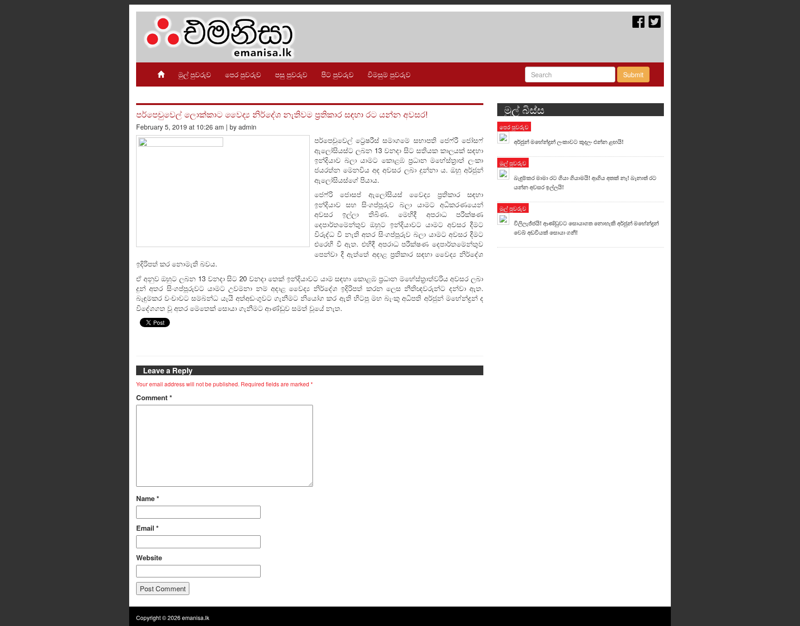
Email (147, 528)
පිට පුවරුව (337, 74)
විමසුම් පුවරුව (389, 74)
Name (147, 498)
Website (149, 558)
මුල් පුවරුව (194, 74)
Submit (633, 74)
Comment (154, 398)
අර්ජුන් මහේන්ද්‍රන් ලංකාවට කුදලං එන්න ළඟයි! (569, 141)
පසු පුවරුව (291, 74)
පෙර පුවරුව (243, 74)
